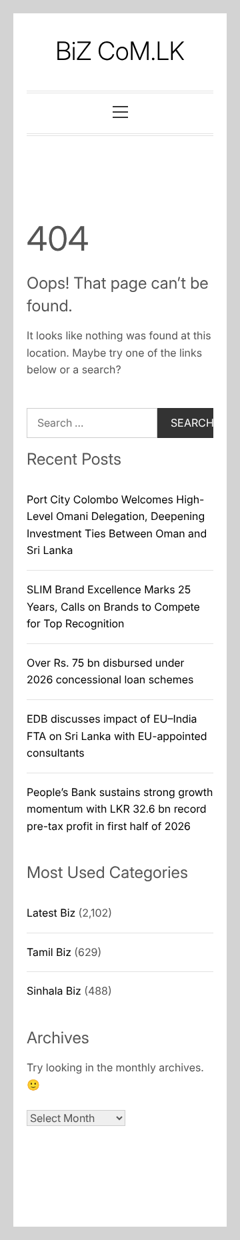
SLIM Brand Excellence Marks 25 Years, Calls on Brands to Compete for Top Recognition (113, 606)
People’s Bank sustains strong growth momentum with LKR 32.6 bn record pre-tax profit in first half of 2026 (120, 809)
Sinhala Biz (54, 990)
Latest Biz (51, 912)
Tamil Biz (49, 952)
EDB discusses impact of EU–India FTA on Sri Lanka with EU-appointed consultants (117, 735)
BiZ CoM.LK (120, 51)
